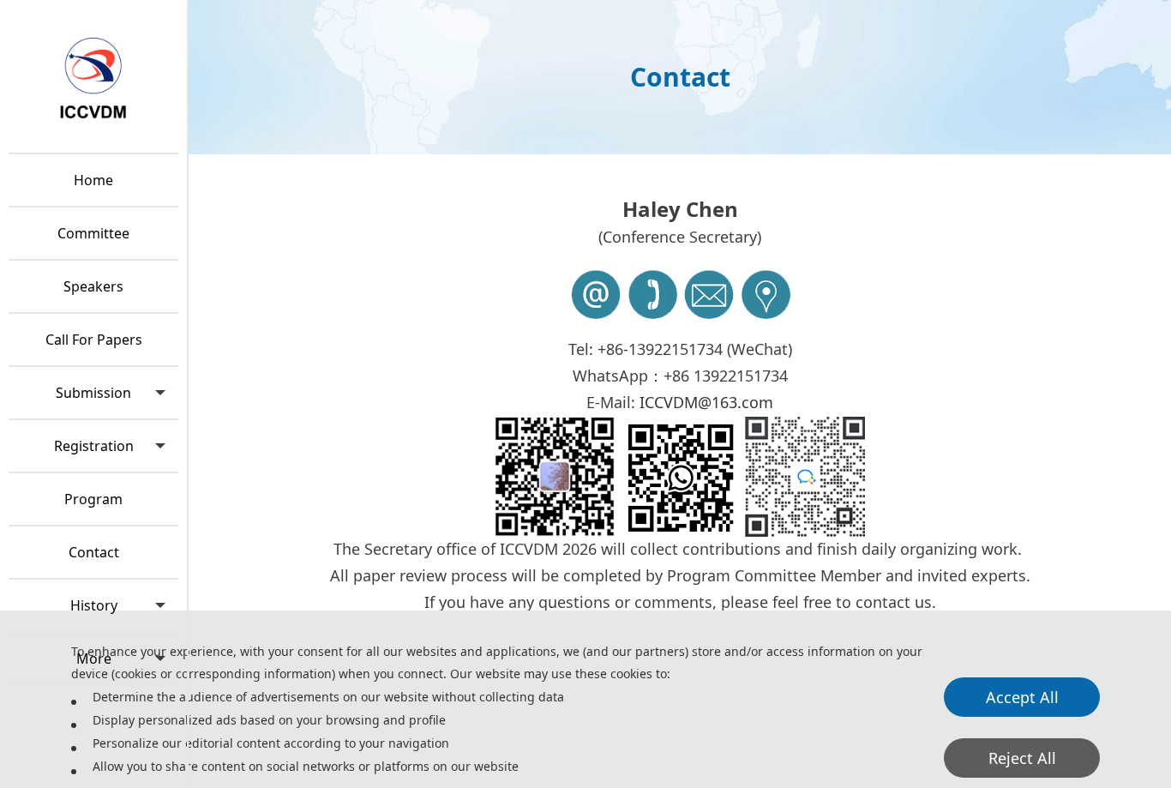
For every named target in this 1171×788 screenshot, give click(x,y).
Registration (94, 445)
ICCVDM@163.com (706, 402)
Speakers (93, 286)
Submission (93, 392)
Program (93, 499)
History (93, 605)
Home (93, 180)
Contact (94, 552)
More (93, 658)
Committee (93, 233)
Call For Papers (93, 339)
